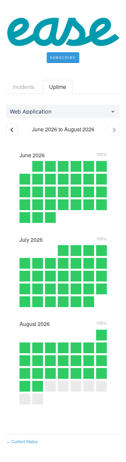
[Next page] (114, 129)
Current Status (22, 441)
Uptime (57, 87)
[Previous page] (12, 129)
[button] (63, 57)
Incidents (23, 87)
